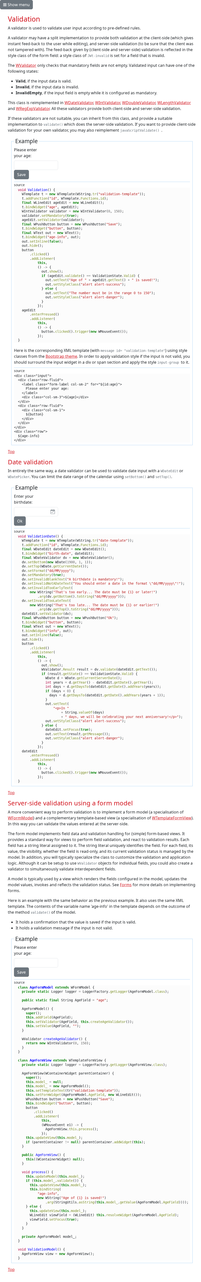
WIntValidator (107, 102)
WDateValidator (78, 102)
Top (11, 451)
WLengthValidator (174, 102)
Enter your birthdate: (24, 499)
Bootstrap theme (61, 356)
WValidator (26, 65)
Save (21, 174)
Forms (126, 884)
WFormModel (20, 818)
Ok (20, 521)
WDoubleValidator (138, 102)
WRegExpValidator (33, 108)
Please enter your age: (25, 152)
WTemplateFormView (171, 818)
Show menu (18, 4)
